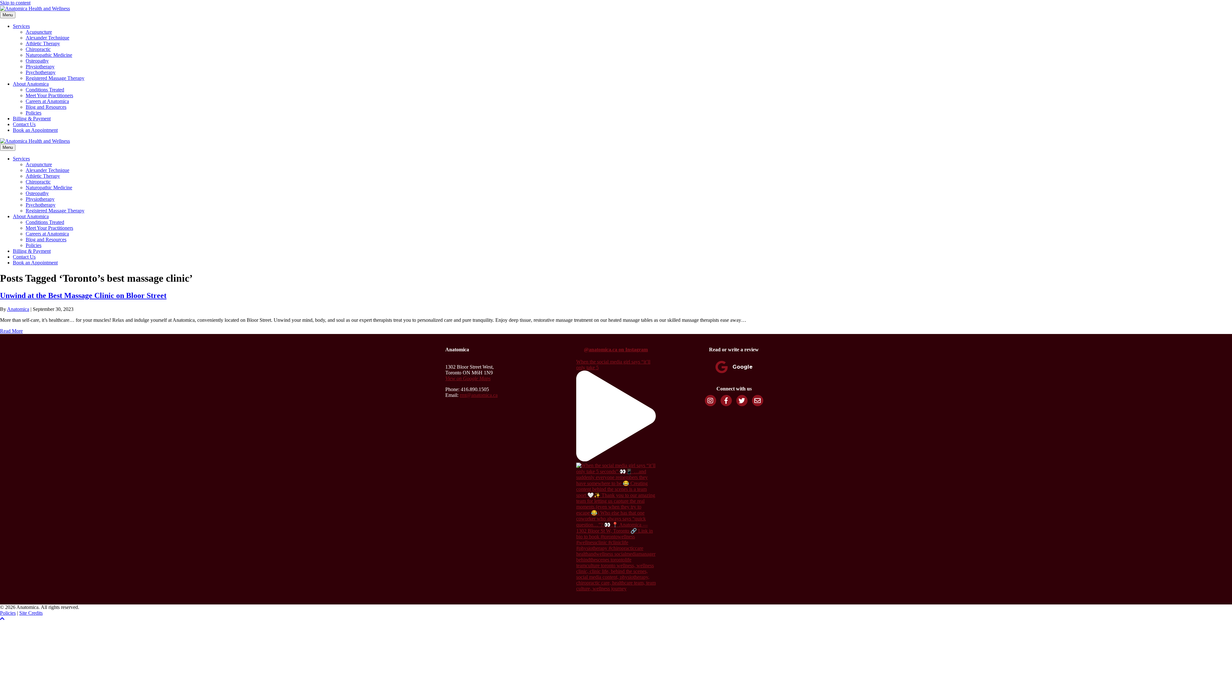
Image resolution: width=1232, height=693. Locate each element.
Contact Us (24, 124)
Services (21, 26)
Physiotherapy (40, 66)
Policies (33, 113)
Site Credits (31, 613)
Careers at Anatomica (47, 101)
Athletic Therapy (43, 43)
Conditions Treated (45, 89)
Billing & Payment (32, 118)
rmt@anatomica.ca (479, 395)
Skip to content (15, 2)
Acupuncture (39, 32)
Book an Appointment (35, 130)
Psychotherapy (41, 72)
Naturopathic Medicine (49, 55)
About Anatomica (31, 84)
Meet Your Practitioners (49, 95)
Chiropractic (38, 49)
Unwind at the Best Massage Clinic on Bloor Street (83, 295)
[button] (2, 618)
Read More (11, 331)
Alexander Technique (47, 37)
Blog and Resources (46, 107)
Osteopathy (37, 61)
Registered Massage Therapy (55, 78)
